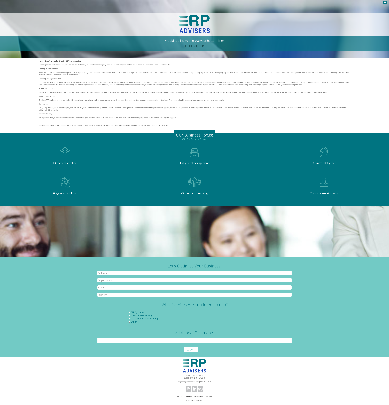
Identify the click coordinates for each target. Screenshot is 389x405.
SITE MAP (208, 396)
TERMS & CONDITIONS (194, 396)
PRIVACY (180, 396)
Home (41, 61)
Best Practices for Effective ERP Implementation (63, 61)
